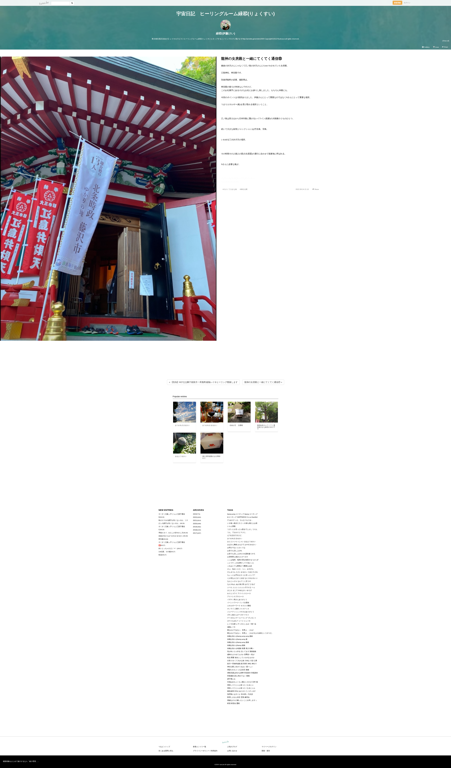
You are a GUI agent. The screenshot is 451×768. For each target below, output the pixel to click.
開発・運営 (266, 751)
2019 (195, 527)
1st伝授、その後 (165, 552)
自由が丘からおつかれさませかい (171, 536)
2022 (195, 517)
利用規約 (214, 751)
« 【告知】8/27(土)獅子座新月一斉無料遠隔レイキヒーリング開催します (203, 382)
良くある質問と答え (166, 751)
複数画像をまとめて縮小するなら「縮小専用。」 (21, 761)
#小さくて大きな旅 (230, 189)
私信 (160, 555)
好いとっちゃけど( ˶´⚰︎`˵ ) (168, 548)
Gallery (427, 47)
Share (445, 47)
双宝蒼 (161, 539)
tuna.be (225, 742)
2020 (195, 523)
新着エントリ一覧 (199, 747)
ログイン (407, 3)
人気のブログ (232, 747)
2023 (195, 514)
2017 (195, 533)
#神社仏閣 (243, 189)
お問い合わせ (232, 751)
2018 (195, 530)
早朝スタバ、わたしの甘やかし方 (171, 533)
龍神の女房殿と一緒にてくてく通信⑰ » (263, 382)
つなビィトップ (164, 747)
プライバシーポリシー (201, 751)
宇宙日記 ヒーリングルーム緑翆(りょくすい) (225, 13)
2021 (195, 520)
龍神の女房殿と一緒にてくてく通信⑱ (251, 58)
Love (437, 47)
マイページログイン (269, 747)
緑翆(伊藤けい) (225, 33)
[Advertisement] (225, 365)
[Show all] (445, 41)
